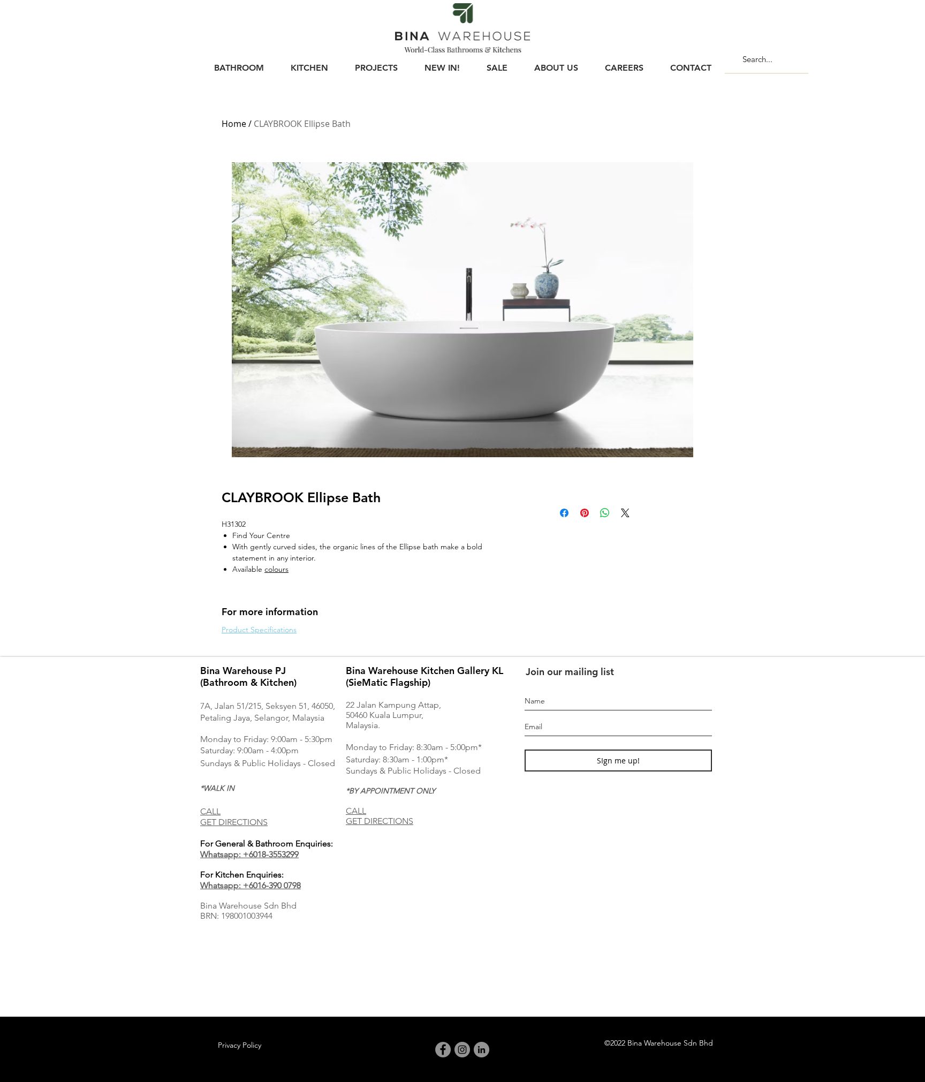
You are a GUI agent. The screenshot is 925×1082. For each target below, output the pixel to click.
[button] (238, 63)
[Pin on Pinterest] (584, 512)
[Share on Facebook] (564, 512)
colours (276, 569)
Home (234, 124)
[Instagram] (462, 1049)
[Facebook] (443, 1049)
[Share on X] (625, 512)
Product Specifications (259, 629)
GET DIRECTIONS (234, 822)
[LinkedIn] (481, 1049)
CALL (210, 811)
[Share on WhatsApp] (604, 512)
